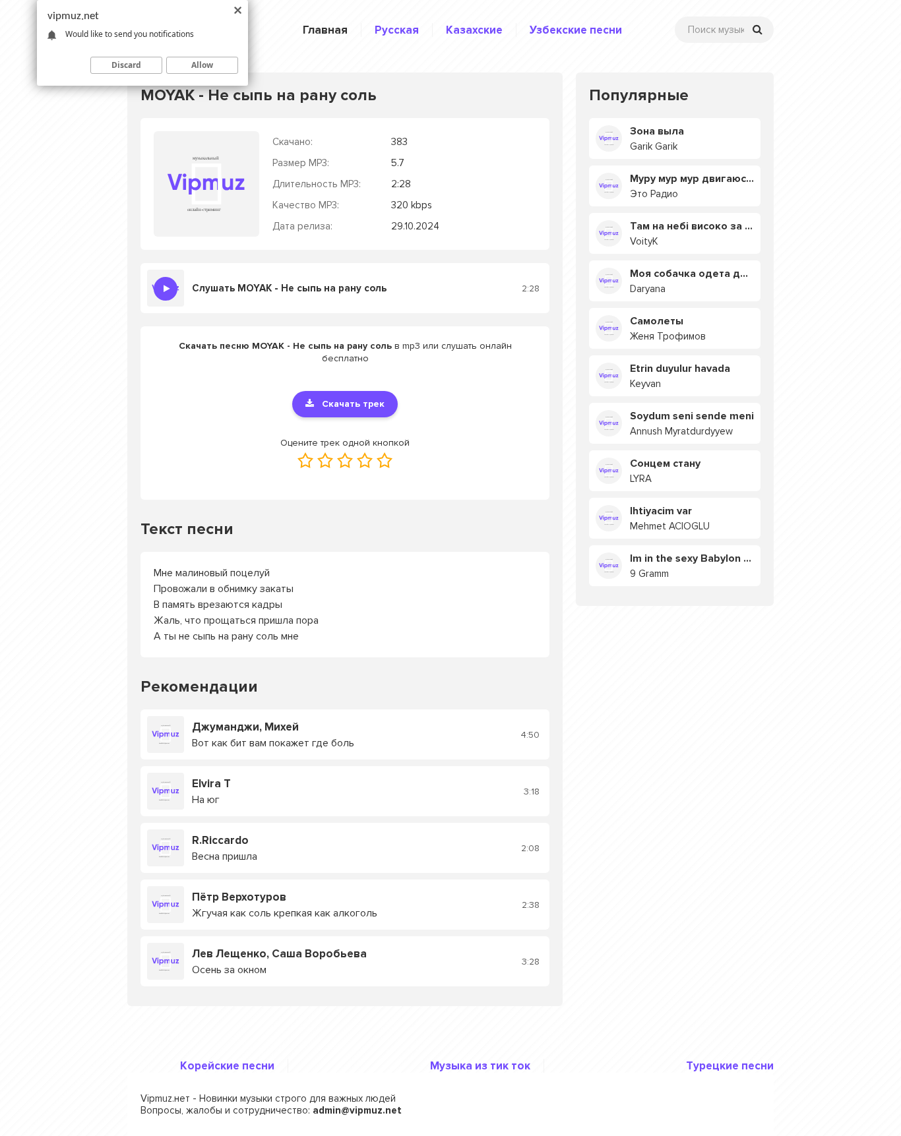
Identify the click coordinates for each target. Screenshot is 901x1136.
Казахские (474, 30)
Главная (325, 30)
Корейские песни (227, 1066)
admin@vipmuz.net (357, 1110)
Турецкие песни (730, 1066)
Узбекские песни (576, 30)
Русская (397, 30)
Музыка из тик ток (480, 1066)
